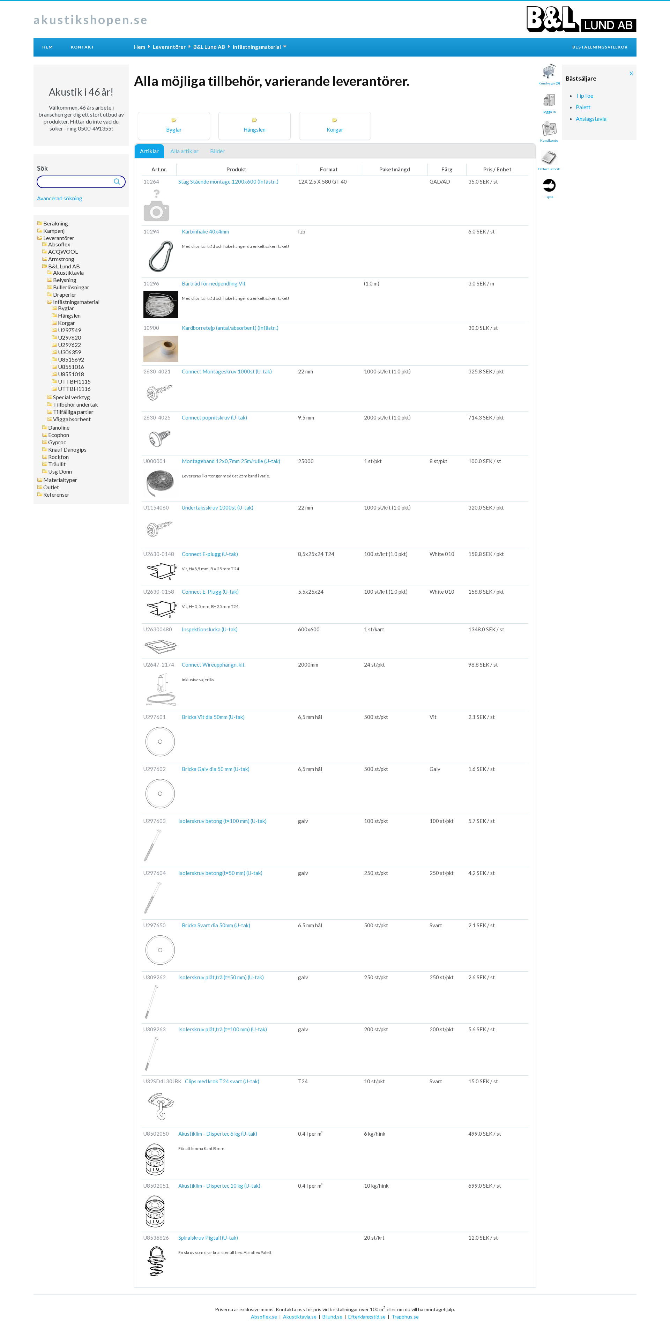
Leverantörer (58, 238)
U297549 (69, 330)
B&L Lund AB (64, 266)
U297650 (154, 925)
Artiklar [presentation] (149, 151)
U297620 (69, 337)
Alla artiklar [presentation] (184, 151)
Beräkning (55, 223)
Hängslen (69, 315)
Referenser (56, 494)
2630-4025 (157, 417)
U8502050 (156, 1133)
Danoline (58, 427)
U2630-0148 (158, 554)
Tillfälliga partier (73, 412)
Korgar (66, 323)
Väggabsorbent (72, 419)
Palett (583, 107)
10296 (151, 283)
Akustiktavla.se (300, 1317)
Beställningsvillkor (600, 47)
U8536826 (156, 1237)
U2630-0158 (158, 591)
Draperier (64, 294)
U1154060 (156, 507)
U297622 (69, 345)
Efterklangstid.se (367, 1317)
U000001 (154, 461)
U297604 (154, 873)
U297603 (154, 821)
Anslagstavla (591, 118)
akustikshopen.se (91, 19)
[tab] (149, 151)
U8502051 (156, 1185)
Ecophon (58, 435)
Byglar (66, 308)
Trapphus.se (405, 1317)
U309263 (154, 1029)
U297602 (154, 769)
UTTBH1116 (74, 389)
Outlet (51, 487)
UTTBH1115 (74, 381)
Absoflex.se (264, 1317)
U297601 (154, 717)
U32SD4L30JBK (162, 1081)
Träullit (57, 464)
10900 (151, 328)
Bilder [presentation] (217, 151)
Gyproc (57, 442)
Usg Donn (60, 471)
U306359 (69, 352)
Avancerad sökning (59, 198)
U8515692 (71, 359)
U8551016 (71, 367)
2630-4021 (157, 371)
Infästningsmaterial (76, 302)
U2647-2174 (158, 664)
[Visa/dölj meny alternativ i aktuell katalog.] (285, 46)
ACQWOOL (63, 251)
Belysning (64, 280)
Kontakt (83, 47)
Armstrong (61, 259)
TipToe (584, 95)
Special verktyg (71, 397)
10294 (151, 231)
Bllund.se (332, 1317)
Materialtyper (60, 480)
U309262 (154, 977)
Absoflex (59, 244)
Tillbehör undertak (75, 404)
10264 (151, 181)
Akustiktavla (68, 272)
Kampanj (54, 231)
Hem (47, 47)
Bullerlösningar (71, 287)
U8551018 (71, 374)
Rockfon (58, 457)
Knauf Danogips (67, 449)
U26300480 (157, 629)
